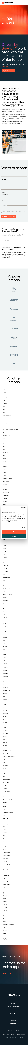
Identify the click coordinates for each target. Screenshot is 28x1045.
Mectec (5, 702)
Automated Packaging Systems (11, 429)
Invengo (5, 637)
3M (4, 389)
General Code (6, 577)
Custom (5, 504)
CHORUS (5, 484)
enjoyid (4, 545)
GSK (4, 591)
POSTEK (5, 785)
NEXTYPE (5, 742)
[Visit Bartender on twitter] (14, 1030)
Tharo (4, 867)
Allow (14, 531)
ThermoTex (6, 875)
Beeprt (4, 441)
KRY (4, 660)
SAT (4, 826)
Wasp (4, 916)
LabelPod (5, 676)
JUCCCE (5, 646)
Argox (4, 421)
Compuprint (6, 495)
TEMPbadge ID (6, 864)
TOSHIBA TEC (6, 881)
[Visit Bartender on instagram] (19, 1030)
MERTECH (5, 713)
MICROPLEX (6, 733)
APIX (4, 418)
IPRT (4, 640)
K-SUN (4, 649)
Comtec (5, 498)
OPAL (4, 762)
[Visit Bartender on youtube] (16, 1030)
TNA (4, 878)
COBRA (5, 490)
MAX (4, 696)
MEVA (4, 728)
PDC (4, 776)
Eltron (4, 542)
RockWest (5, 818)
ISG (4, 643)
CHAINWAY (6, 481)
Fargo (4, 563)
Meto (4, 719)
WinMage (5, 918)
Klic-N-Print (6, 652)
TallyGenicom (6, 858)
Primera (5, 794)
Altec (4, 412)
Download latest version (8, 216)
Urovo (4, 898)
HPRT (4, 606)
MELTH (4, 707)
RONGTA (5, 821)
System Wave (6, 852)
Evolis (4, 554)
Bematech (5, 444)
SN (3, 841)
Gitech (4, 580)
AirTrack (5, 403)
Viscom (5, 910)
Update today (5, 66)
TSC (4, 887)
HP (3, 603)
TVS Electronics (7, 890)
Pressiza (5, 788)
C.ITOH (5, 467)
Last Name (4, 179)
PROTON (5, 802)
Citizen (4, 487)
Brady (4, 458)
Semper (5, 832)
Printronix (5, 797)
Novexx (5, 748)
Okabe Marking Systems (9, 756)
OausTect (5, 753)
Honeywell (5, 600)
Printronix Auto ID (7, 799)
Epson (4, 548)
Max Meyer (6, 699)
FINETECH (5, 565)
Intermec (5, 634)
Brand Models (4, 205)
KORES (4, 655)
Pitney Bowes (6, 779)
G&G (4, 574)
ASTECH (5, 423)
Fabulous (5, 557)
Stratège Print (6, 847)
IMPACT (5, 626)
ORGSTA (5, 768)
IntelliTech (5, 632)
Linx (4, 682)
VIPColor (5, 907)
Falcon (4, 560)
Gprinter (5, 586)
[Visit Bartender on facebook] (11, 1030)
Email (3, 185)
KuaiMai (5, 663)
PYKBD (4, 806)
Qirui (4, 809)
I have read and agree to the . (14, 211)
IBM (4, 609)
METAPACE (6, 716)
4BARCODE (6, 395)
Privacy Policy (7, 521)
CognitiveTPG (6, 492)
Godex (4, 583)
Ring (4, 815)
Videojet (5, 904)
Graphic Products (7, 588)
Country (3, 192)
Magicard (5, 687)
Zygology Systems (7, 939)
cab (4, 469)
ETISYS (5, 551)
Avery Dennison (7, 435)
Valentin (5, 901)
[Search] (22, 3)
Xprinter (5, 930)
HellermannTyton (7, 594)
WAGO (4, 913)
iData (4, 614)
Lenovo (5, 679)
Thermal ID (5, 870)
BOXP (4, 455)
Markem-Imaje (6, 690)
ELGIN (4, 540)
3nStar (4, 392)
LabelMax (5, 673)
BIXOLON (5, 452)
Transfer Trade (6, 884)
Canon (4, 472)
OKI (4, 759)
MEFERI (5, 705)
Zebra (4, 933)
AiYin (4, 409)
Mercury (5, 710)
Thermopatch (6, 872)
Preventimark (6, 791)
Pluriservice (6, 782)
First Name (4, 172)
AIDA (4, 400)
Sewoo (4, 835)
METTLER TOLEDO (7, 725)
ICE (4, 611)
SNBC (4, 844)
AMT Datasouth (7, 415)
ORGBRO (5, 765)
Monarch (5, 736)
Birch (4, 446)
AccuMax (5, 398)
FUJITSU (5, 568)
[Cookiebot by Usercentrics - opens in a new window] (20, 508)
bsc (4, 464)
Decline (14, 536)
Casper (4, 475)
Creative (5, 501)
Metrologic (5, 722)
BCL (4, 438)
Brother (5, 461)
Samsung (5, 824)
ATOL (4, 426)
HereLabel (5, 597)
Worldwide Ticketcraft (8, 924)
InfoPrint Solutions (7, 629)
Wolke (4, 921)
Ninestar (5, 745)
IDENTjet (5, 617)
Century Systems (7, 478)
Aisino (4, 406)
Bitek (4, 449)
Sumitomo (5, 849)
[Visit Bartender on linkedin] (9, 1030)
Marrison (5, 693)
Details (23, 527)
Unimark (5, 895)
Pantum (5, 771)
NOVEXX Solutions (7, 751)
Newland (5, 739)
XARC (4, 927)
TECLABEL (5, 861)
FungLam (5, 571)
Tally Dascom (6, 855)
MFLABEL (5, 730)
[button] (14, 1003)
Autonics (5, 432)
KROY (4, 657)
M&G (4, 684)
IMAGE (4, 623)
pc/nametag (6, 774)
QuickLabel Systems (8, 812)
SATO (4, 829)
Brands (3, 198)
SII (3, 838)
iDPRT (4, 620)
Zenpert (5, 936)
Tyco (4, 893)
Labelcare (5, 667)
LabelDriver (6, 670)
